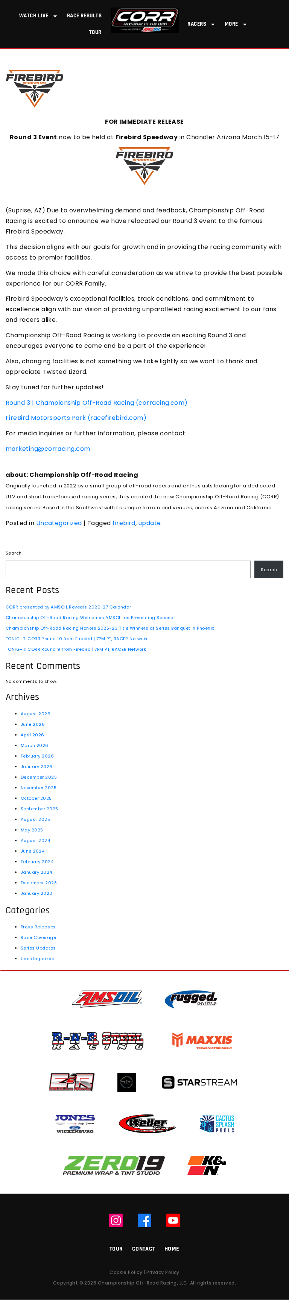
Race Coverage (38, 937)
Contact (143, 1249)
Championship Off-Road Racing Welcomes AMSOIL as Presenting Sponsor (90, 618)
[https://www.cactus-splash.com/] (217, 1123)
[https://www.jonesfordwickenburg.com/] (74, 1123)
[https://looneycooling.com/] (126, 1082)
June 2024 (32, 851)
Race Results (84, 15)
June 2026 (33, 724)
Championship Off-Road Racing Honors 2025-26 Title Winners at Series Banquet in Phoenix (110, 628)
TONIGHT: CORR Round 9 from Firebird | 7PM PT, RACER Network (76, 649)
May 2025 (32, 830)
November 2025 (38, 788)
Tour (95, 32)
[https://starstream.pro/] (199, 1082)
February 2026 (37, 756)
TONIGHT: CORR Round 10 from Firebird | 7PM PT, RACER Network (77, 639)
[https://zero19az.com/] (113, 1165)
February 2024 (37, 862)
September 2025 (39, 809)
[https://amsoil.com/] (106, 999)
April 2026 (32, 735)
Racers (196, 24)
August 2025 (35, 819)
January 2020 (37, 893)
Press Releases (38, 927)
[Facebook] (144, 1220)
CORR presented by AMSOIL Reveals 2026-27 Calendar (68, 607)
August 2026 (35, 714)
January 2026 (37, 767)
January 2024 (36, 872)
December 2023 (39, 883)
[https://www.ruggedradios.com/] (191, 999)
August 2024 (35, 840)
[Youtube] (173, 1220)
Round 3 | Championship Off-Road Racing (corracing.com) (97, 402)
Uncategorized (59, 523)
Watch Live (34, 15)
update (149, 523)
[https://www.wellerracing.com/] (147, 1123)
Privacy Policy (162, 1272)
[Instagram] (116, 1220)
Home (171, 1249)
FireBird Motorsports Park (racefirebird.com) (76, 417)
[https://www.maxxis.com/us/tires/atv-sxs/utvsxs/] (202, 1040)
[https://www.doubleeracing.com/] (72, 1082)
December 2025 (39, 777)
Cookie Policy (126, 1272)
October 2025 (36, 798)
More (231, 24)
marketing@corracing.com (48, 448)
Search (14, 553)
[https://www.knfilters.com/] (206, 1165)
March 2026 (35, 745)
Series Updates (38, 948)
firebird (124, 523)
